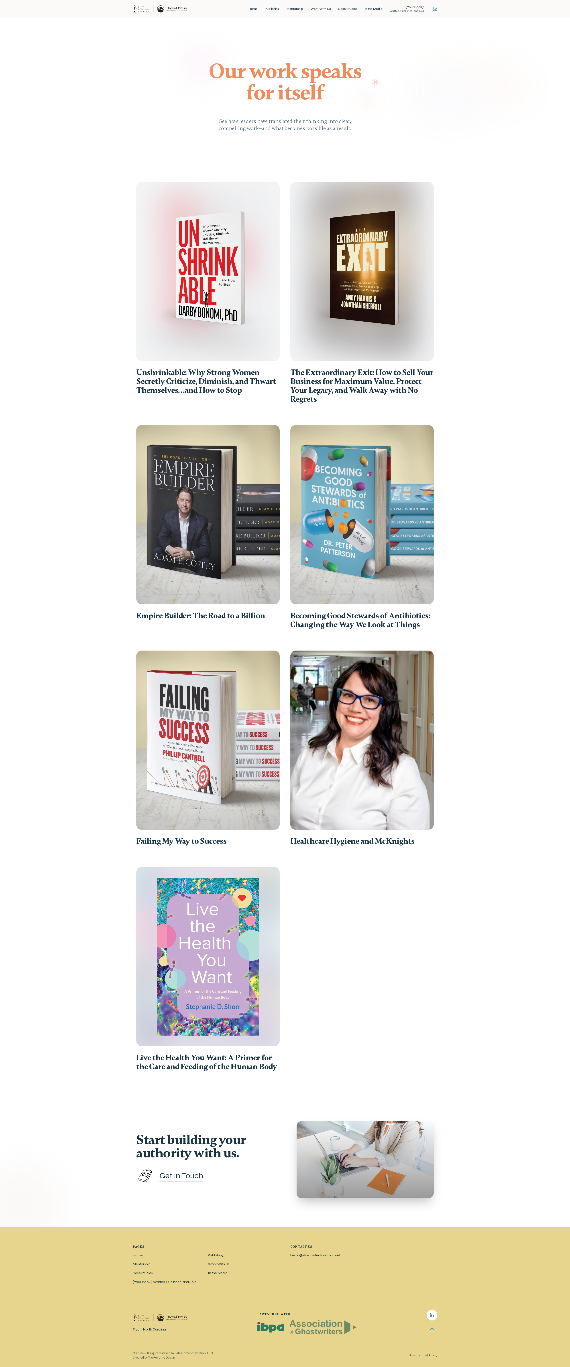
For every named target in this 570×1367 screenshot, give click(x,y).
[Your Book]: (407, 9)
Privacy (414, 1355)
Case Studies (347, 9)
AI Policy (431, 1355)
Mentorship (295, 9)
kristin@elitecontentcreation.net (315, 1255)
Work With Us (320, 9)
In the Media (373, 9)
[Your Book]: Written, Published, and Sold (164, 1282)
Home (253, 9)
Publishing (272, 9)
